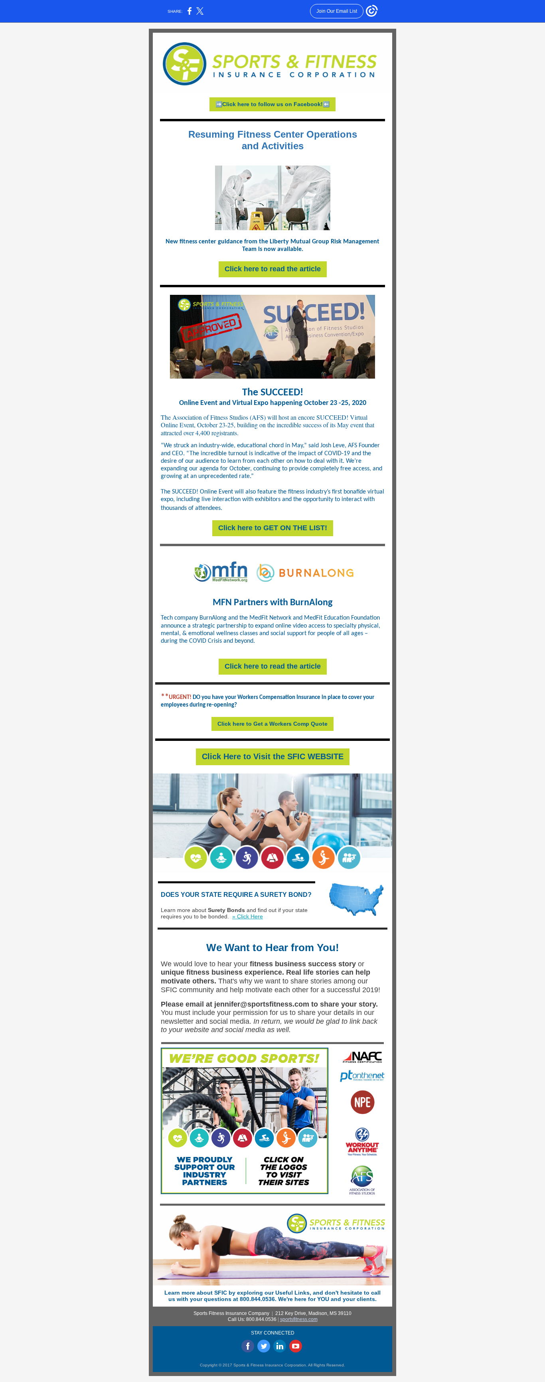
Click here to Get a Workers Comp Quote (272, 724)
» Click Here (247, 916)
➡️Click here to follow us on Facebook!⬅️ (272, 104)
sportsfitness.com (299, 1319)
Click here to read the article (273, 269)
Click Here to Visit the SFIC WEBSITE (273, 756)
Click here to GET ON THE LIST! (272, 528)
